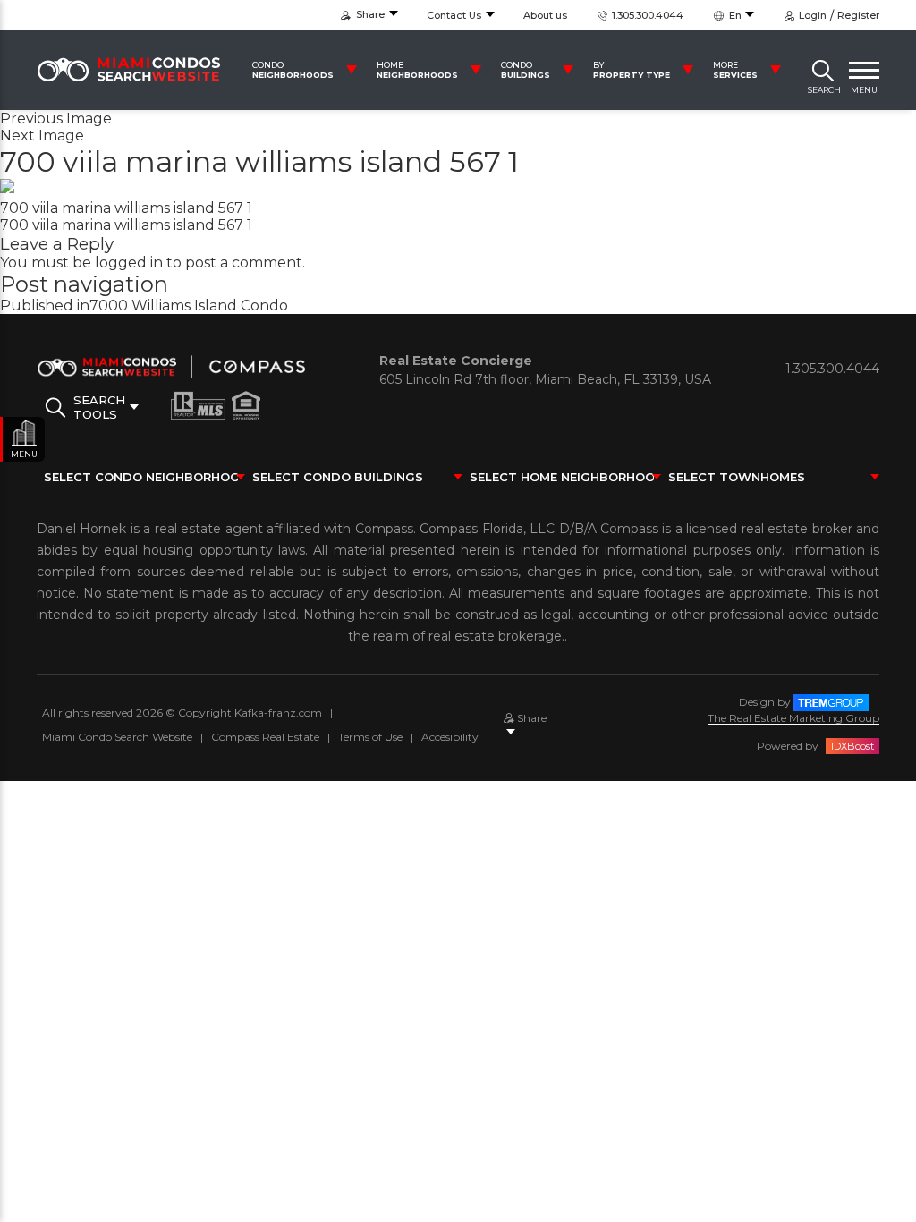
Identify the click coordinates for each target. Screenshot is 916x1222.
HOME (417, 70)
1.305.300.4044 (646, 15)
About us (545, 15)
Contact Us (454, 15)
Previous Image (56, 118)
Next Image (42, 135)
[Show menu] (864, 69)
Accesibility (450, 736)
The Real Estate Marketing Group (793, 718)
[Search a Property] (823, 69)
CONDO (293, 70)
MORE (735, 70)
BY (631, 70)
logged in (129, 262)
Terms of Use (370, 736)
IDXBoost (852, 746)
